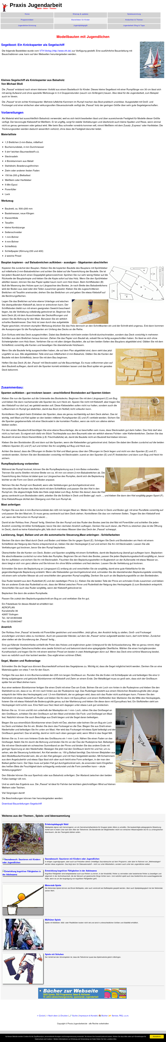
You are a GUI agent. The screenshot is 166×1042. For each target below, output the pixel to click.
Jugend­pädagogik (81, 25)
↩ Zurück (41, 1015)
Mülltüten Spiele (53, 919)
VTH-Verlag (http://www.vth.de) (55, 50)
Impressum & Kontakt (88, 1015)
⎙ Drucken (63, 1015)
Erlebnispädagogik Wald (56, 824)
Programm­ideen (27, 19)
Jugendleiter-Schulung (27, 25)
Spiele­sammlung (134, 14)
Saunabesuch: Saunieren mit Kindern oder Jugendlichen (72, 858)
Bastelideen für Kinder (80, 19)
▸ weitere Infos (111, 1039)
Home (27, 14)
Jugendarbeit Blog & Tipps (134, 25)
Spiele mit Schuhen (54, 954)
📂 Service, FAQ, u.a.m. (119, 1015)
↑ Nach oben (52, 1015)
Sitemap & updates (80, 14)
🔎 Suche (73, 1015)
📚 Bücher (103, 1015)
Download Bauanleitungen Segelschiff (22, 803)
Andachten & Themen (134, 19)
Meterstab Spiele (53, 885)
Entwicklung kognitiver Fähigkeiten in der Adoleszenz (71, 870)
